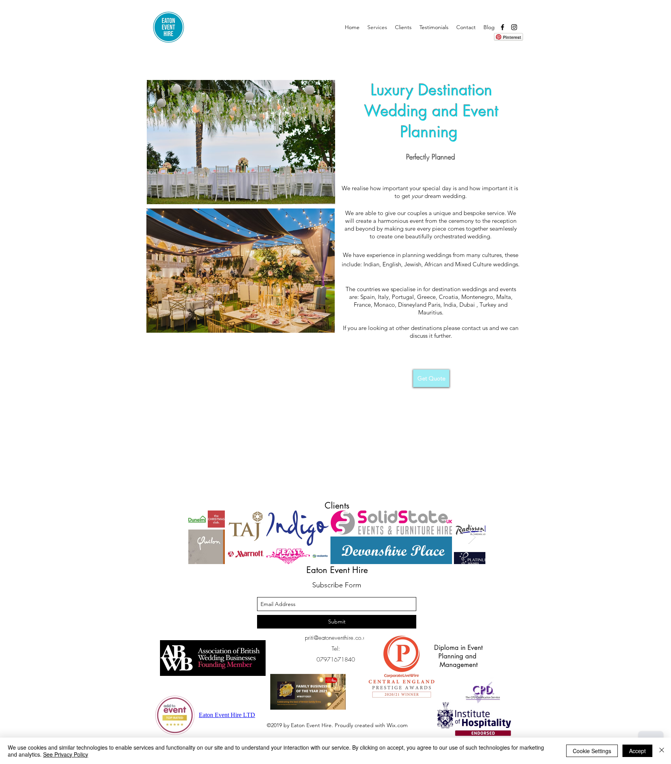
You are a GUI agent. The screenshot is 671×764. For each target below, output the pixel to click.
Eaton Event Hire (337, 569)
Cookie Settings (592, 751)
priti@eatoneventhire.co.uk (336, 638)
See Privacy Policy (65, 754)
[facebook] (502, 27)
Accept (637, 751)
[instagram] (514, 27)
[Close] (661, 751)
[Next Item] (472, 537)
